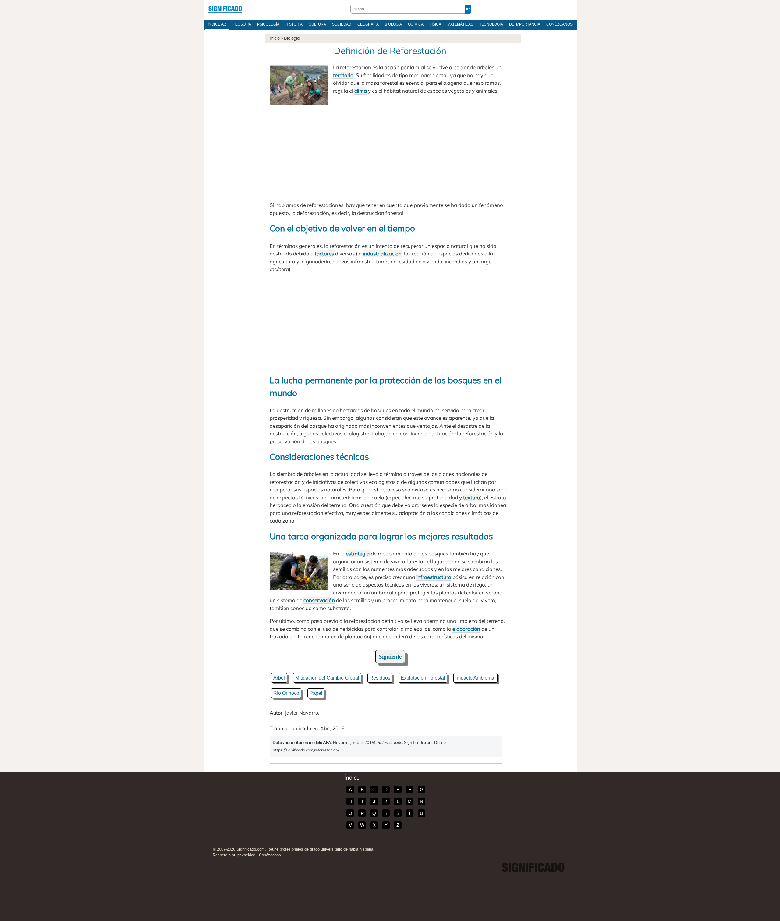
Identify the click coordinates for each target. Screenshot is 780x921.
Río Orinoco (286, 693)
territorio (343, 75)
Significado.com (225, 9)
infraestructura (433, 577)
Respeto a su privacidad (234, 855)
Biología (393, 24)
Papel (316, 693)
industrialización (382, 253)
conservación (319, 600)
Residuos (380, 677)
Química (416, 24)
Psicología (268, 24)
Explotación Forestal (423, 677)
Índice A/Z (217, 24)
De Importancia (524, 24)
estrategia (358, 553)
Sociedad (341, 24)
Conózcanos (559, 24)
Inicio (275, 38)
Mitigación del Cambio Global (327, 677)
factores (324, 253)
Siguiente (390, 656)
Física (435, 24)
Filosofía (241, 24)
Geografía (368, 24)
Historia (294, 24)
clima (360, 90)
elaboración (466, 629)
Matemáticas (460, 24)
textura (471, 497)
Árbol (279, 677)
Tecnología (491, 24)
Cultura (317, 24)
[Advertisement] (390, 151)
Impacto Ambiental (475, 677)
